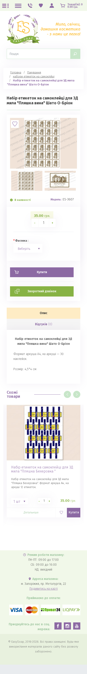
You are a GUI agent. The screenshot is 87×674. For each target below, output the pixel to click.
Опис (43, 313)
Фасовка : (21, 240)
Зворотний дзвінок (41, 291)
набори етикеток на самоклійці (33, 76)
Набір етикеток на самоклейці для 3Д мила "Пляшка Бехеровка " (42, 469)
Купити (73, 512)
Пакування (34, 72)
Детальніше (31, 512)
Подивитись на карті (43, 589)
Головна (15, 72)
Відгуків (43, 324)
